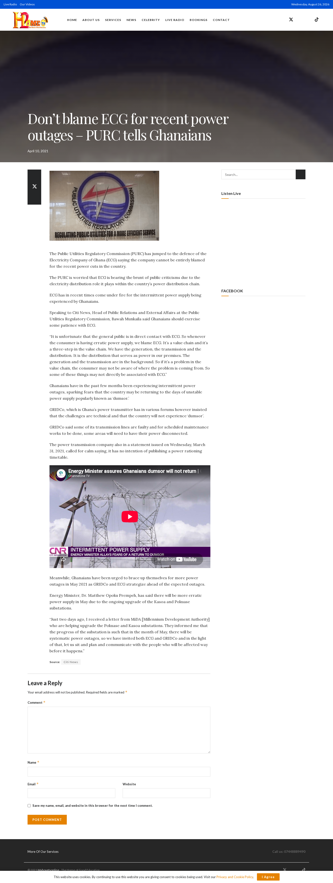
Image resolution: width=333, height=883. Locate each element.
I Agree (268, 877)
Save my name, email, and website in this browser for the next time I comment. (92, 805)
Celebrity (151, 20)
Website (129, 784)
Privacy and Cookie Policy (234, 877)
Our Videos (27, 4)
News (131, 20)
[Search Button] (300, 174)
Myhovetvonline (48, 870)
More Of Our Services (43, 852)
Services (113, 20)
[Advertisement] (263, 243)
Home (72, 20)
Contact (221, 20)
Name (33, 762)
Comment (37, 702)
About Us (91, 20)
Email (33, 784)
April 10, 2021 (38, 151)
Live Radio (10, 4)
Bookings (198, 20)
